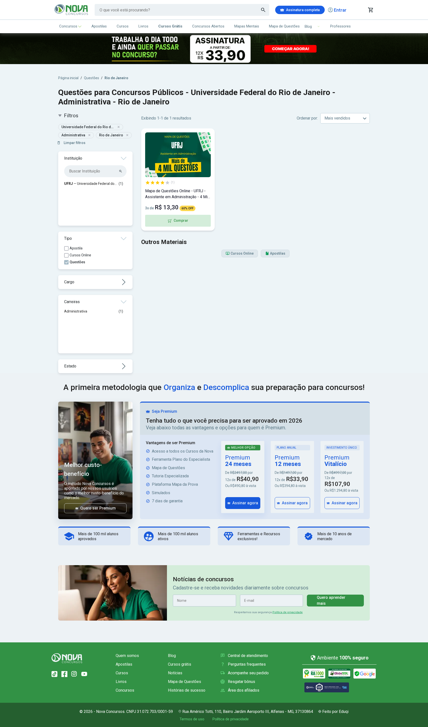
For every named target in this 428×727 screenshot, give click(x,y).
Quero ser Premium (98, 508)
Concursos (68, 26)
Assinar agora (245, 503)
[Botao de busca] (263, 10)
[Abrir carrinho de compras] (370, 9)
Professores (340, 26)
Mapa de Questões (284, 26)
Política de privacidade (287, 612)
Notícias (175, 673)
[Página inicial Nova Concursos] (67, 658)
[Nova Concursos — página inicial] (71, 10)
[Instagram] (74, 674)
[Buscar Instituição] (121, 171)
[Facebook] (64, 674)
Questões (91, 78)
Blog (172, 655)
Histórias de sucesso (186, 690)
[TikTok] (54, 674)
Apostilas (99, 26)
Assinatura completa (303, 10)
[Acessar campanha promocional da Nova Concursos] (214, 48)
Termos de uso (192, 719)
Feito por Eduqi (335, 711)
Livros (143, 26)
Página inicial (68, 78)
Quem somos (127, 655)
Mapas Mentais (246, 26)
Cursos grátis (179, 664)
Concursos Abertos (208, 26)
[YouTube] (84, 674)
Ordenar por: (307, 118)
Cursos (123, 26)
